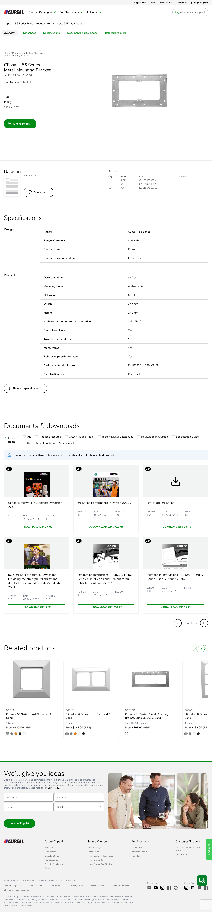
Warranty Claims (76, 886)
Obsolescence (97, 886)
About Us (49, 847)
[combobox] (79, 807)
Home (7, 53)
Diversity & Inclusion (54, 864)
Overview (10, 33)
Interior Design (94, 847)
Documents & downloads (82, 33)
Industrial (28, 53)
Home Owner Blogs (97, 860)
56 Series (40, 53)
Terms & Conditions (120, 886)
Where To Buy (21, 124)
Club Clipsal (137, 847)
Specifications (51, 33)
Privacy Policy (52, 788)
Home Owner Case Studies (100, 864)
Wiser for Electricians (141, 851)
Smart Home (93, 851)
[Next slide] (204, 648)
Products (17, 53)
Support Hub (181, 854)
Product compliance (13, 886)
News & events (51, 860)
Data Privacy (55, 886)
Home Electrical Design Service (101, 856)
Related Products (115, 33)
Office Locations (52, 856)
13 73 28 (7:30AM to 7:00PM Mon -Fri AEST (188, 849)
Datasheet (29, 33)
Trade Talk (136, 856)
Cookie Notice (35, 886)
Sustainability (50, 851)
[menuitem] (42, 12)
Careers (48, 868)
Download (40, 192)
